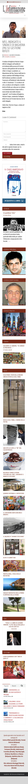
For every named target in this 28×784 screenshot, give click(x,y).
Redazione (6, 55)
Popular (6, 686)
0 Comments (12, 56)
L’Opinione (6, 341)
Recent (14, 686)
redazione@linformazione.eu (14, 2)
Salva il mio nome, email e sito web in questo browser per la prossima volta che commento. (13, 147)
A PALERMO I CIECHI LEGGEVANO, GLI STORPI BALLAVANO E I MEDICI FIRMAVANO (14, 704)
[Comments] (22, 685)
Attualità (7, 56)
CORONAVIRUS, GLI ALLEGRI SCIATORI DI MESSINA (12, 692)
